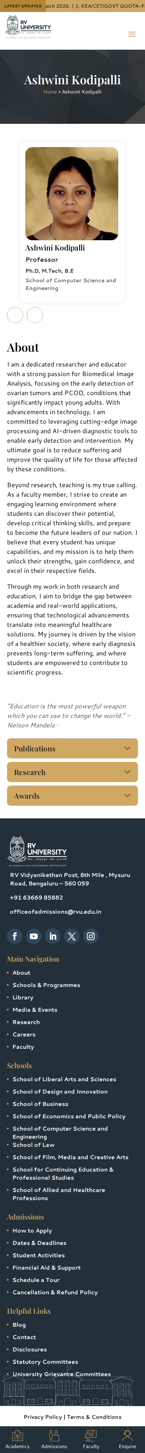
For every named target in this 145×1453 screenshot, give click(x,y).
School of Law (33, 1144)
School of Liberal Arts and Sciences (64, 1079)
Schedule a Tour (35, 1280)
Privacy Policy (43, 1417)
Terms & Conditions (94, 1417)
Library (22, 997)
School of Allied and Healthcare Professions (58, 1194)
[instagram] (91, 936)
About (21, 972)
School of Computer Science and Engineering (60, 1132)
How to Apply (32, 1230)
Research (30, 772)
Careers (24, 1034)
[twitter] (72, 936)
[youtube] (34, 936)
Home (50, 91)
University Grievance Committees (61, 1374)
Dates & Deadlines (39, 1243)
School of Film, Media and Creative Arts (70, 1157)
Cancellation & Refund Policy (55, 1292)
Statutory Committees (45, 1361)
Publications (35, 748)
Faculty (23, 1046)
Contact (24, 1337)
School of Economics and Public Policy (69, 1116)
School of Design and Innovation (60, 1091)
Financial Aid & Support (46, 1267)
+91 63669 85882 (36, 897)
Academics (17, 1446)
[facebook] (15, 936)
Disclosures (29, 1349)
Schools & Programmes (46, 985)
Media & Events (34, 1009)
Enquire (127, 1446)
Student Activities (38, 1255)
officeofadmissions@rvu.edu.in (55, 911)
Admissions (54, 1446)
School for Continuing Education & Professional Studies (62, 1173)
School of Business (40, 1104)
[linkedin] (53, 936)
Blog (19, 1324)
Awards (27, 795)
